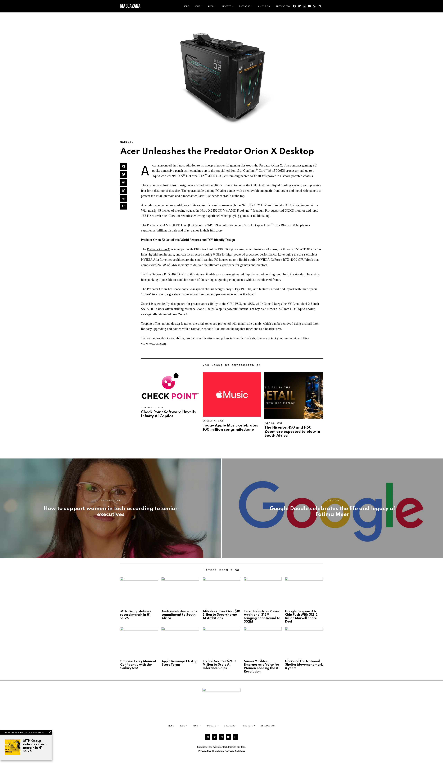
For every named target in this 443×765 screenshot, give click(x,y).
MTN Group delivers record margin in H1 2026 (35, 746)
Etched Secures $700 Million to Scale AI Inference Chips (219, 665)
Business (244, 6)
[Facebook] (294, 6)
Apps (211, 6)
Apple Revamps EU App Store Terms (179, 663)
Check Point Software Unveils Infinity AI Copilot (168, 414)
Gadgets (226, 6)
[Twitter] (299, 6)
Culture (263, 6)
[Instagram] (304, 6)
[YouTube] (309, 6)
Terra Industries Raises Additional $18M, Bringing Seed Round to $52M (262, 616)
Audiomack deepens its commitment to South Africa (179, 615)
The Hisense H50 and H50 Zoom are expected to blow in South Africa (292, 432)
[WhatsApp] (314, 6)
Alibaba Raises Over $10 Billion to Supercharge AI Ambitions (221, 615)
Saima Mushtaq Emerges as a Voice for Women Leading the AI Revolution (261, 666)
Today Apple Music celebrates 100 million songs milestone (230, 427)
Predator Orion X (158, 249)
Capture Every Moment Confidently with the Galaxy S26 (138, 665)
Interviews (283, 6)
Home (186, 6)
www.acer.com (156, 343)
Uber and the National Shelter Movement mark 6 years (304, 665)
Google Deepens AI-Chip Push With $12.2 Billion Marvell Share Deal (301, 616)
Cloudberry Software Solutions (228, 751)
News (197, 6)
